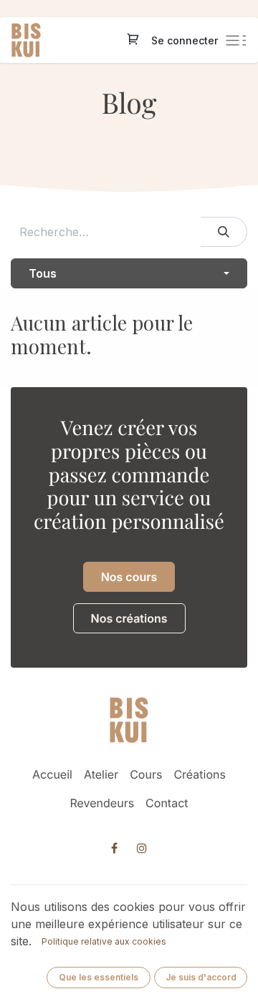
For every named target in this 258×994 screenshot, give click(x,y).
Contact (166, 803)
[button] (129, 273)
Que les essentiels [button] (98, 977)
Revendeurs (102, 803)
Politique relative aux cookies (104, 941)
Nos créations (129, 618)
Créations (199, 774)
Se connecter (184, 40)
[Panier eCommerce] (133, 40)
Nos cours (129, 577)
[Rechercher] (224, 232)
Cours (146, 774)
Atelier (101, 774)
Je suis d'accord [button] (201, 977)
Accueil (52, 774)
